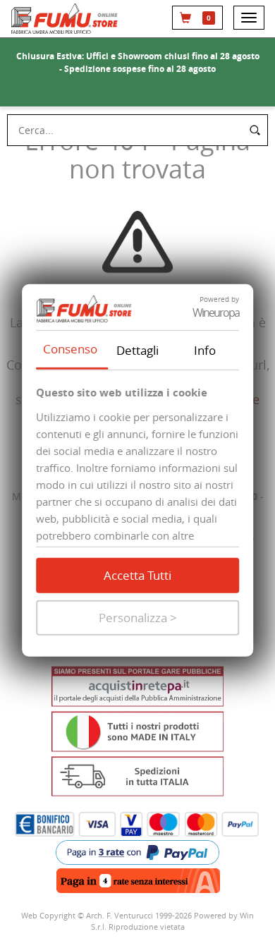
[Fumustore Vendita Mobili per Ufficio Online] (66, 19)
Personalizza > (138, 617)
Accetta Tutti (137, 575)
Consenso (70, 349)
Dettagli (137, 349)
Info (205, 349)
